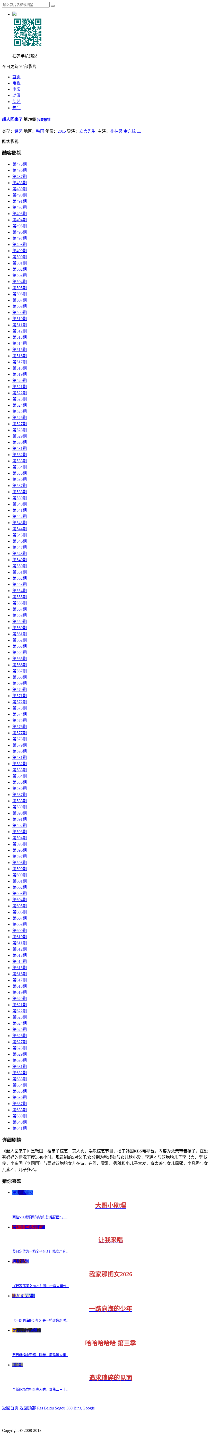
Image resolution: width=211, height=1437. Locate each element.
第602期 (19, 887)
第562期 (19, 640)
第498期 (19, 244)
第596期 (19, 850)
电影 (16, 89)
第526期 (19, 417)
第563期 (19, 646)
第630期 (19, 1060)
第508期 (19, 306)
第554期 (19, 590)
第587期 (19, 794)
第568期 (19, 677)
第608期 (19, 924)
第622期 (19, 1011)
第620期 (19, 998)
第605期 (19, 906)
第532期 (19, 454)
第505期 (19, 288)
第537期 (19, 485)
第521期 (19, 386)
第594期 (19, 838)
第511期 (19, 325)
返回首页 (10, 1408)
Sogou (60, 1408)
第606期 (19, 912)
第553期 (19, 584)
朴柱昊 (116, 131)
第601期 (19, 881)
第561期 (19, 634)
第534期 (19, 467)
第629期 (19, 1054)
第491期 (19, 201)
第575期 (19, 720)
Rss (40, 1408)
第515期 (19, 349)
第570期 (19, 689)
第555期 (19, 597)
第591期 (19, 819)
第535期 (19, 473)
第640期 (19, 1122)
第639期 (19, 1116)
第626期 (19, 1035)
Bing (78, 1408)
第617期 (19, 980)
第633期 (19, 1079)
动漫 (16, 95)
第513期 (19, 337)
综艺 (16, 101)
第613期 (19, 955)
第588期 (19, 801)
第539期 (19, 498)
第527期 (19, 424)
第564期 (19, 652)
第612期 (19, 949)
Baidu (49, 1408)
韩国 (40, 131)
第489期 (19, 189)
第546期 (19, 541)
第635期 (19, 1091)
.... (139, 131)
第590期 (19, 813)
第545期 (19, 535)
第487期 (19, 176)
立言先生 (87, 131)
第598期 (19, 862)
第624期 (19, 1023)
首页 (16, 77)
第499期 (19, 251)
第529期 (19, 436)
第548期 (19, 553)
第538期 (19, 492)
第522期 (19, 393)
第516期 (19, 356)
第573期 (19, 708)
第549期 (19, 560)
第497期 (19, 238)
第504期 (19, 281)
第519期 (19, 374)
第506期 (19, 294)
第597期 (19, 856)
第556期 (19, 603)
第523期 (19, 399)
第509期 (19, 312)
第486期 (19, 170)
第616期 (19, 974)
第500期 (19, 257)
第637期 (19, 1103)
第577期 (19, 733)
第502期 (19, 269)
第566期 (19, 665)
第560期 (19, 628)
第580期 (19, 751)
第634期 (19, 1085)
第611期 (19, 943)
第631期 (19, 1066)
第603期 (19, 893)
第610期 (19, 937)
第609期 (19, 930)
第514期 (19, 343)
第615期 (19, 967)
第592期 (19, 825)
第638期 (19, 1110)
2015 (62, 131)
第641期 (19, 1128)
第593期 (19, 831)
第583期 (19, 770)
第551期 (19, 572)
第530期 (19, 442)
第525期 (19, 411)
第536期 (19, 479)
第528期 (19, 430)
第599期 (19, 869)
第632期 (19, 1073)
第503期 (19, 275)
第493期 (19, 213)
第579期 (19, 745)
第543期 (19, 522)
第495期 (19, 226)
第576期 (19, 726)
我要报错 (43, 120)
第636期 (19, 1097)
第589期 (19, 807)
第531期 (19, 448)
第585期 (19, 782)
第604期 (19, 899)
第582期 (19, 764)
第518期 (19, 368)
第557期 (19, 609)
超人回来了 (12, 119)
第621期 (19, 1005)
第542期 (19, 516)
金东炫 (130, 131)
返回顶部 (28, 1408)
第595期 (19, 844)
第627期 (19, 1042)
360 (69, 1408)
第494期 (19, 220)
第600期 (19, 875)
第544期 (19, 529)
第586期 (19, 788)
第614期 (19, 961)
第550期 (19, 566)
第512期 (19, 331)
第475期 (19, 164)
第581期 (19, 757)
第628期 (19, 1048)
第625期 (19, 1029)
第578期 (19, 739)
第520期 (19, 380)
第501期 (19, 263)
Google (89, 1408)
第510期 (19, 319)
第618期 (19, 986)
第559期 (19, 621)
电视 (16, 83)
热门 (16, 108)
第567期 (19, 671)
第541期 (19, 510)
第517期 (19, 362)
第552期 (19, 578)
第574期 (19, 714)
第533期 (19, 461)
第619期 (19, 992)
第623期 (19, 1017)
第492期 (19, 207)
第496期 (19, 232)
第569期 (19, 683)
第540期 (19, 504)
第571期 (19, 696)
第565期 (19, 658)
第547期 (19, 547)
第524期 (19, 405)
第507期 (19, 300)
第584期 (19, 776)
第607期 (19, 918)
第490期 (19, 195)
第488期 (19, 183)
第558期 (19, 615)
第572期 (19, 702)
